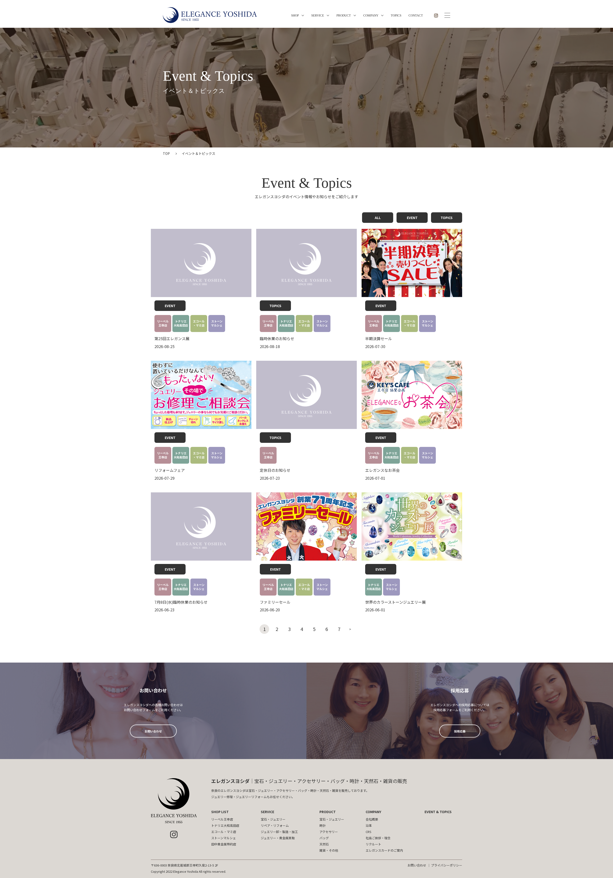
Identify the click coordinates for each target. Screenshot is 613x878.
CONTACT (416, 15)
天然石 (324, 844)
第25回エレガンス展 (171, 338)
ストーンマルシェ (223, 838)
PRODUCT (343, 15)
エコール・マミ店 (223, 831)
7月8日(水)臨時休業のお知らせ (181, 602)
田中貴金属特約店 (223, 844)
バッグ (324, 838)
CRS (368, 831)
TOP (166, 153)
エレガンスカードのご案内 (384, 850)
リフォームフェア (169, 470)
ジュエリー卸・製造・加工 (279, 831)
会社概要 (372, 819)
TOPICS (396, 15)
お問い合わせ (153, 731)
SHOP (295, 15)
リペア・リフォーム (275, 825)
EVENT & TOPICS (438, 811)
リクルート (373, 844)
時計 (322, 825)
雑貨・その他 (328, 850)
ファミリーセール (275, 602)
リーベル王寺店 (222, 819)
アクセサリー (328, 831)
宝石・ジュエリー (273, 819)
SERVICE (317, 15)
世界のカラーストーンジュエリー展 (395, 602)
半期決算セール (378, 338)
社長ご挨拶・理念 (378, 838)
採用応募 (459, 731)
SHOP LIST (220, 811)
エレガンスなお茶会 (382, 470)
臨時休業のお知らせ (277, 338)
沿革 (369, 825)
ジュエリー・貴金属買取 (278, 838)
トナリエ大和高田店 (225, 825)
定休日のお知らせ (275, 470)
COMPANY (370, 15)
